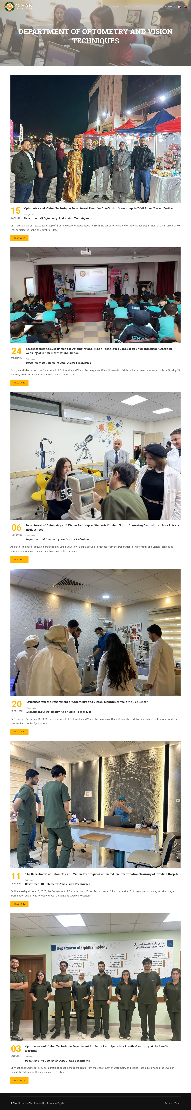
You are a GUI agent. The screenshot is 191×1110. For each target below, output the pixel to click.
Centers (155, 6)
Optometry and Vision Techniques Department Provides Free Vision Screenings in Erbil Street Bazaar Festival (99, 208)
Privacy (168, 1103)
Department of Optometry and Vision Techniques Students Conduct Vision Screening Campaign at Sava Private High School (102, 527)
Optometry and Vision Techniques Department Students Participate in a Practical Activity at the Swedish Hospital (98, 1048)
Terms (177, 1103)
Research (113, 6)
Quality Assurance (135, 6)
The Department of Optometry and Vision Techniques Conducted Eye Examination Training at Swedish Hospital (102, 874)
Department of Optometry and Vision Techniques (56, 218)
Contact (170, 6)
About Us (64, 6)
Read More (20, 239)
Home (51, 6)
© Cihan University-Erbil (21, 1103)
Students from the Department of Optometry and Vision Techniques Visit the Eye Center (87, 702)
